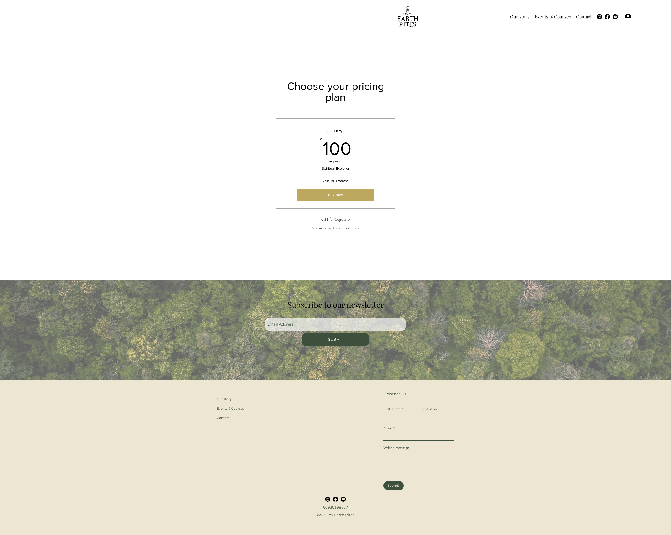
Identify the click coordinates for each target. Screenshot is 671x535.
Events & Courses (230, 408)
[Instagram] (599, 16)
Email (389, 428)
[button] (519, 16)
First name (393, 409)
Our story (224, 399)
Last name (429, 409)
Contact (223, 418)
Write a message (396, 448)
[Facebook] (607, 16)
